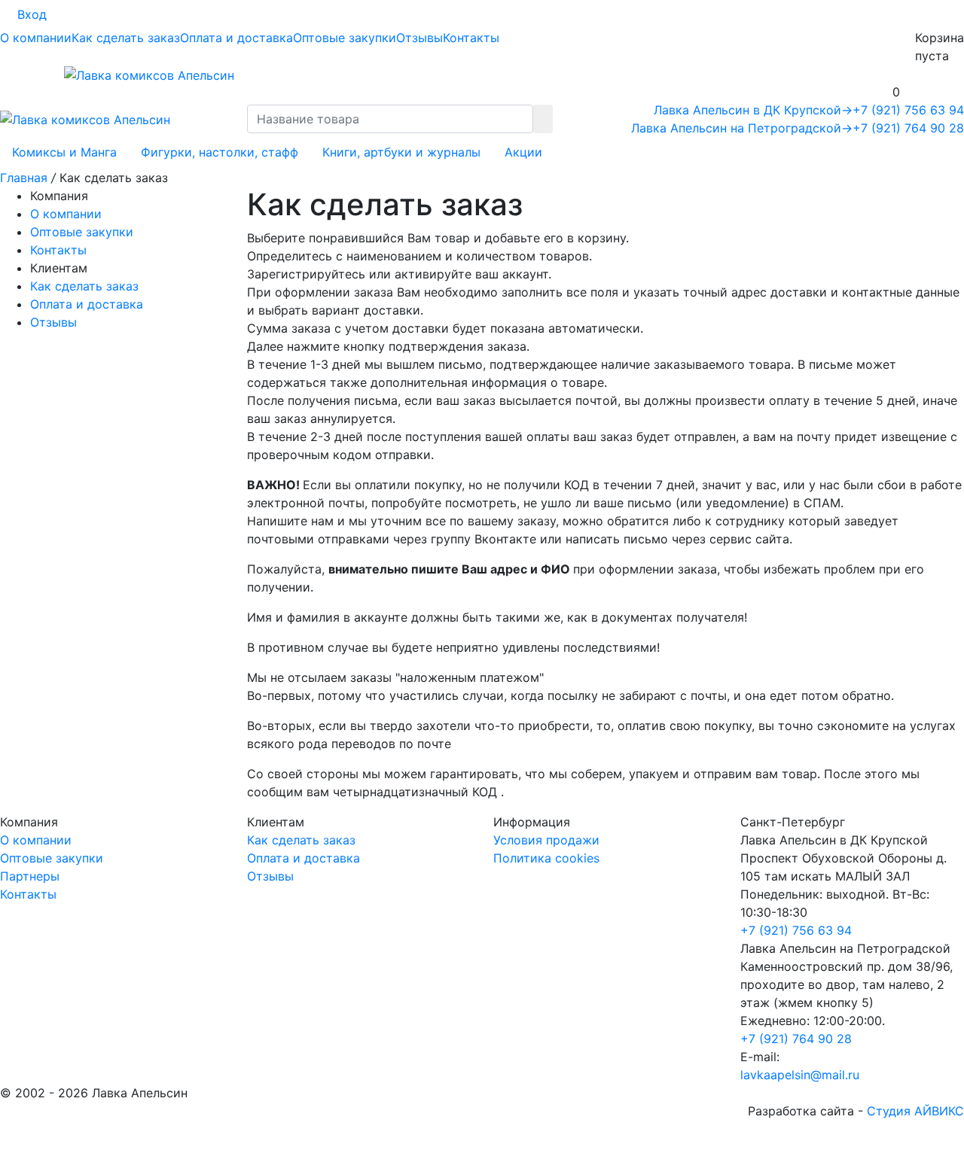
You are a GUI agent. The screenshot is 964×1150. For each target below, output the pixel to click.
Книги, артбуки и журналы (401, 152)
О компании (36, 37)
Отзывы (419, 37)
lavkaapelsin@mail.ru (799, 1074)
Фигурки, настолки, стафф (219, 152)
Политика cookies (546, 858)
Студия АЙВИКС (915, 1110)
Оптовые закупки (344, 37)
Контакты (471, 37)
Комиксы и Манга (64, 152)
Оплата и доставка (236, 37)
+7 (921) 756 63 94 (908, 109)
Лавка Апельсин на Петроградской (742, 127)
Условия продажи (546, 839)
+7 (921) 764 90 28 (908, 127)
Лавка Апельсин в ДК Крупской (753, 109)
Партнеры (29, 876)
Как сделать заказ (126, 37)
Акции (523, 152)
